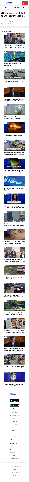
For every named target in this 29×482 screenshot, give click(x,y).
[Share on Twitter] (8, 23)
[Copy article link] (10, 23)
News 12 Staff (4, 19)
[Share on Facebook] (6, 23)
